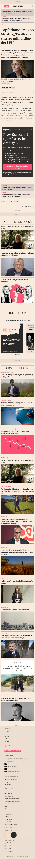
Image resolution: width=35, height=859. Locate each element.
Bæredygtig (4, 696)
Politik (3, 633)
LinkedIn (9, 843)
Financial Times (11, 766)
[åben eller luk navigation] (2, 6)
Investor (6, 734)
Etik (5, 806)
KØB (6, 6)
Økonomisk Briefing (12, 771)
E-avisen (9, 746)
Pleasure (16, 662)
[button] (32, 6)
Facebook (9, 848)
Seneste (6, 736)
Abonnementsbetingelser (12, 798)
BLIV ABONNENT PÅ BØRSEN (12, 750)
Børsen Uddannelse (10, 779)
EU (11, 201)
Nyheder (7, 731)
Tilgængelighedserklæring (12, 801)
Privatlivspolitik (9, 796)
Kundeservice (8, 791)
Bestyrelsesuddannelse (11, 782)
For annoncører (9, 804)
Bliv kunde (7, 809)
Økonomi (3, 372)
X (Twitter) (9, 851)
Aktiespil (7, 741)
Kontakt (6, 817)
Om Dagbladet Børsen (11, 822)
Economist (9, 769)
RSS (5, 739)
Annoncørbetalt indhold (11, 824)
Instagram (9, 846)
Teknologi (15, 201)
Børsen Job (7, 784)
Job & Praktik (8, 819)
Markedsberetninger (7, 429)
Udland (3, 25)
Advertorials (8, 827)
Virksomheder (5, 400)
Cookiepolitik (8, 793)
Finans (3, 578)
